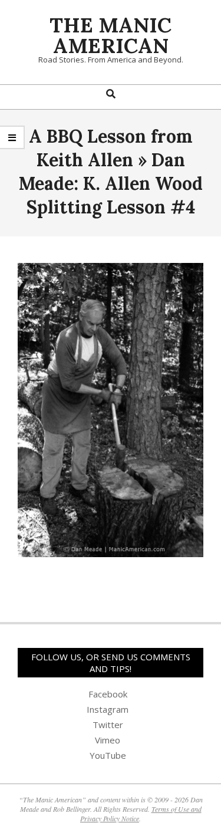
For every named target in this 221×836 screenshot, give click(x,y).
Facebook (107, 694)
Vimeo (107, 740)
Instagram (107, 709)
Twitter (108, 724)
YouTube (108, 755)
